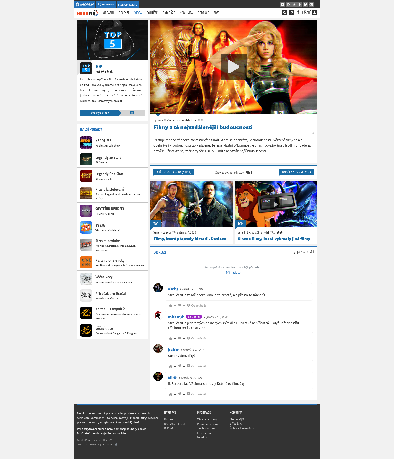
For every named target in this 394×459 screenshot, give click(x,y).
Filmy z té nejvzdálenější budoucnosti (203, 127)
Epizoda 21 (253, 232)
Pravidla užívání (207, 424)
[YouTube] (282, 4)
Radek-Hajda (176, 316)
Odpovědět (198, 305)
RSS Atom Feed (174, 424)
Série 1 (157, 232)
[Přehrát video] (234, 67)
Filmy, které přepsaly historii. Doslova (189, 238)
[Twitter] (305, 4)
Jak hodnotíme (206, 428)
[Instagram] (294, 4)
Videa (138, 12)
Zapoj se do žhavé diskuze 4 (233, 172)
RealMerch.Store (127, 4)
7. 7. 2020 (186, 232)
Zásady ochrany (207, 419)
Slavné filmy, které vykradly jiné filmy (274, 238)
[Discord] (311, 4)
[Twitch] (288, 4)
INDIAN (169, 428)
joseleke (173, 349)
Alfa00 (172, 377)
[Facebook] (299, 4)
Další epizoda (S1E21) (295, 172)
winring (173, 288)
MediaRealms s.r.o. (89, 439)
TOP (155, 223)
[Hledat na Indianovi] (284, 12)
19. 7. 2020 (272, 232)
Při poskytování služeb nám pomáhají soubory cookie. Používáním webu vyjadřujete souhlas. (112, 430)
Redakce (203, 12)
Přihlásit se (233, 272)
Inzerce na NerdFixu (204, 435)
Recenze (124, 12)
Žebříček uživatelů (242, 428)
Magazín (108, 12)
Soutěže (152, 12)
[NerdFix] (87, 12)
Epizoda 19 (169, 232)
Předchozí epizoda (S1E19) (174, 172)
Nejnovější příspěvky (237, 421)
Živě (216, 12)
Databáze (169, 12)
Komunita (186, 12)
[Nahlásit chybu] (116, 444)
